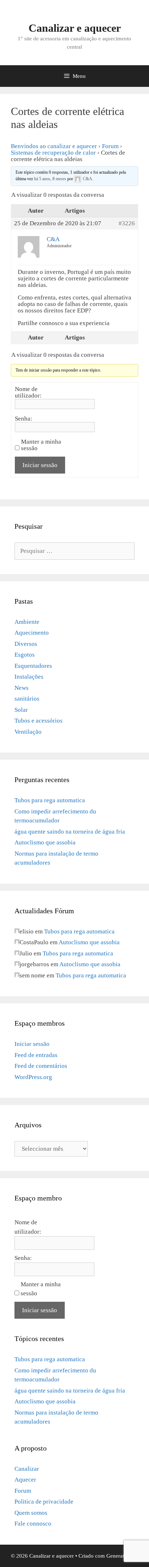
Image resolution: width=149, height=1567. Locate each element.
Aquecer (25, 1479)
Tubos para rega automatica (49, 800)
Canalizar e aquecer (75, 28)
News (21, 687)
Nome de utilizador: (28, 392)
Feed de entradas (36, 1055)
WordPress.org (33, 1077)
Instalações (28, 676)
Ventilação (28, 731)
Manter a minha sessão (41, 445)
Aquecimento (31, 632)
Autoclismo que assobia (45, 842)
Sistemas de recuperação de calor (53, 152)
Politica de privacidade (43, 1501)
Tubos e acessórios (38, 720)
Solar (21, 709)
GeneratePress (122, 1556)
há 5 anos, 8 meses (50, 178)
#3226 (127, 223)
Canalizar (26, 1468)
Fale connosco (32, 1523)
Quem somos (30, 1512)
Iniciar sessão (40, 465)
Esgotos (24, 654)
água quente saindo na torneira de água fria (69, 831)
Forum (110, 146)
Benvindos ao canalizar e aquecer (54, 146)
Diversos (25, 643)
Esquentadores (33, 665)
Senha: (23, 419)
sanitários (26, 698)
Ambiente (26, 621)
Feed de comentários (40, 1065)
